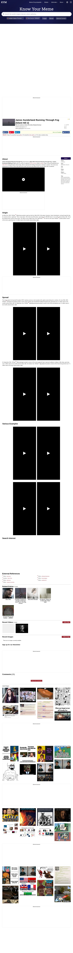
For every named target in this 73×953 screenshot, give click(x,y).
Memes (51, 18)
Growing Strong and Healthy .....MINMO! (8, 617)
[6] (37, 577)
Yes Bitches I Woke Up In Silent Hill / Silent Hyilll (45, 601)
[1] (15, 214)
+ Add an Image (66, 636)
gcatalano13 (44, 580)
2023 (62, 167)
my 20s (66, 179)
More (61, 2)
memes (34, 163)
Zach (26, 126)
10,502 (67, 124)
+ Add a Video (66, 622)
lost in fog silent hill (65, 180)
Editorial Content (61, 18)
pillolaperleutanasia (45, 576)
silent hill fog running (65, 181)
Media (46, 2)
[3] (58, 217)
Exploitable (63, 164)
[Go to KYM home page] (4, 2)
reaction (42, 163)
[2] (43, 217)
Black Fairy (10, 578)
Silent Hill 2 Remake (33, 599)
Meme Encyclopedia (35, 2)
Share (5, 132)
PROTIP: (5, 135)
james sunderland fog (65, 177)
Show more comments (36, 680)
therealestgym (44, 578)
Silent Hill (27, 125)
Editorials (54, 2)
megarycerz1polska (10, 582)
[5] (28, 302)
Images (44, 18)
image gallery (19, 135)
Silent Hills (8, 599)
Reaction (67, 164)
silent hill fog (63, 178)
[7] (37, 579)
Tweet (17, 132)
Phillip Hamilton (27, 128)
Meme (65, 158)
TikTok (31, 163)
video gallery (32, 135)
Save (12, 132)
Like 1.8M (66, 132)
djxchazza (9, 576)
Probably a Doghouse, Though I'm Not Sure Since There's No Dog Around (20, 601)
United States (63, 173)
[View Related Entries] (35, 125)
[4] (6, 300)
